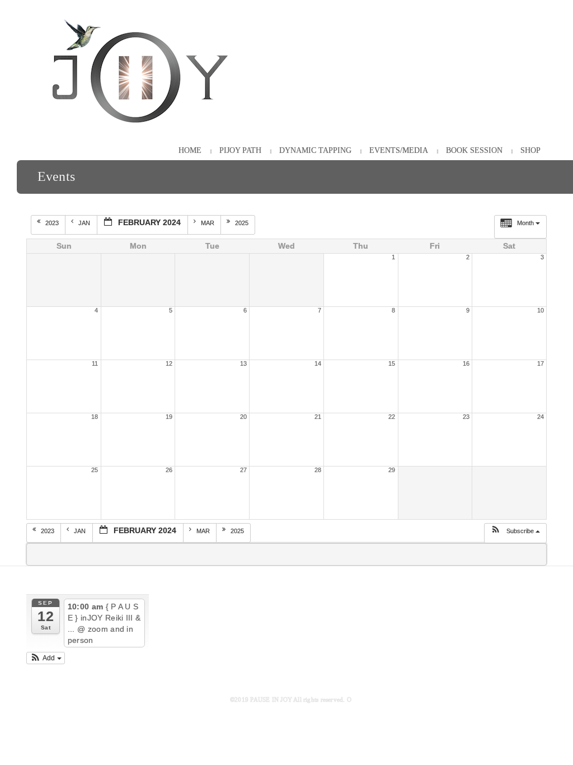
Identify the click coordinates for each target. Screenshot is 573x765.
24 (540, 416)
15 (391, 363)
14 (317, 363)
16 (466, 363)
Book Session (474, 150)
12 (169, 363)
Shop (530, 150)
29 (391, 470)
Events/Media (398, 150)
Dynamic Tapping (315, 150)
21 (317, 416)
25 (94, 470)
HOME (190, 150)
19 (169, 416)
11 (95, 363)
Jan (85, 223)
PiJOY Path (240, 150)
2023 (52, 223)
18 (94, 416)
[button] (515, 533)
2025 (242, 223)
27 (243, 470)
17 (540, 363)
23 (466, 416)
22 (391, 416)
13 (243, 363)
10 (540, 310)
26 (169, 470)
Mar (208, 223)
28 (317, 470)
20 (243, 416)
